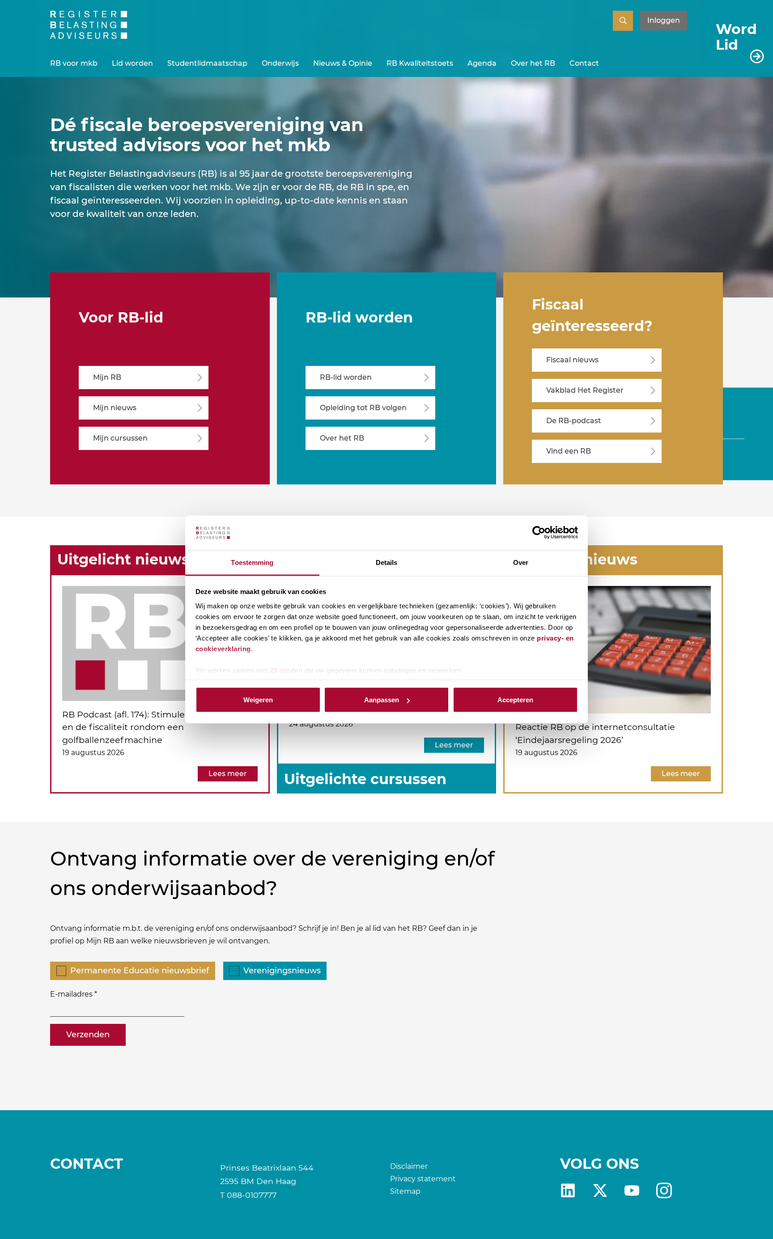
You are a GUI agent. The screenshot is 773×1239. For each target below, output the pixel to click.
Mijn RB (107, 377)
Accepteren (515, 700)
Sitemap (405, 1191)
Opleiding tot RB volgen (363, 407)
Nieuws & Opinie (342, 63)
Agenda (482, 63)
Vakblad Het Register (585, 390)
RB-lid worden (346, 377)
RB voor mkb (74, 63)
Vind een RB (568, 451)
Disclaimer (409, 1166)
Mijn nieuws (114, 407)
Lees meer (227, 773)
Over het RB (533, 63)
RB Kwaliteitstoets (419, 63)
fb (664, 1190)
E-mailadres (71, 994)
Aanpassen (381, 700)
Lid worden (132, 63)
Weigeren (258, 700)
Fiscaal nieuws (572, 360)
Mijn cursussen (120, 438)
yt (632, 1190)
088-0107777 (251, 1195)
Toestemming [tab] (252, 562)
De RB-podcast (573, 420)
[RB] (88, 36)
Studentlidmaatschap (207, 63)
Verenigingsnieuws (282, 971)
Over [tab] (520, 562)
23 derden (286, 670)
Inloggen (663, 20)
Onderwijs (280, 63)
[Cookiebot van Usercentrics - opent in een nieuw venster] (539, 532)
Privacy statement (423, 1179)
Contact (584, 63)
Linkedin (568, 1190)
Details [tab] (387, 562)
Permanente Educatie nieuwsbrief (139, 971)
